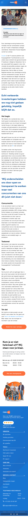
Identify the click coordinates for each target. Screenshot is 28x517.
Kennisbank (6, 484)
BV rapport (6, 459)
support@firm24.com (11, 505)
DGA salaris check (8, 453)
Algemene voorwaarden (20, 511)
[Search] (25, 2)
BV (13, 145)
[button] (14, 431)
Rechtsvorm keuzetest (9, 450)
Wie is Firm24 (7, 465)
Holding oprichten (8, 437)
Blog (4, 478)
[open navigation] (2, 2)
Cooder (3, 55)
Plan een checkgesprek (14, 373)
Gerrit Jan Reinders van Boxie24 (14, 316)
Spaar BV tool (7, 456)
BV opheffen (6, 443)
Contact (5, 487)
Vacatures (6, 468)
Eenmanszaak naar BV (9, 440)
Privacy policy (11, 511)
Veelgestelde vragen (9, 481)
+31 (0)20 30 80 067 (11, 501)
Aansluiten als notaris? (9, 471)
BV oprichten (6, 434)
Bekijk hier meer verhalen (14, 327)
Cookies (4, 511)
